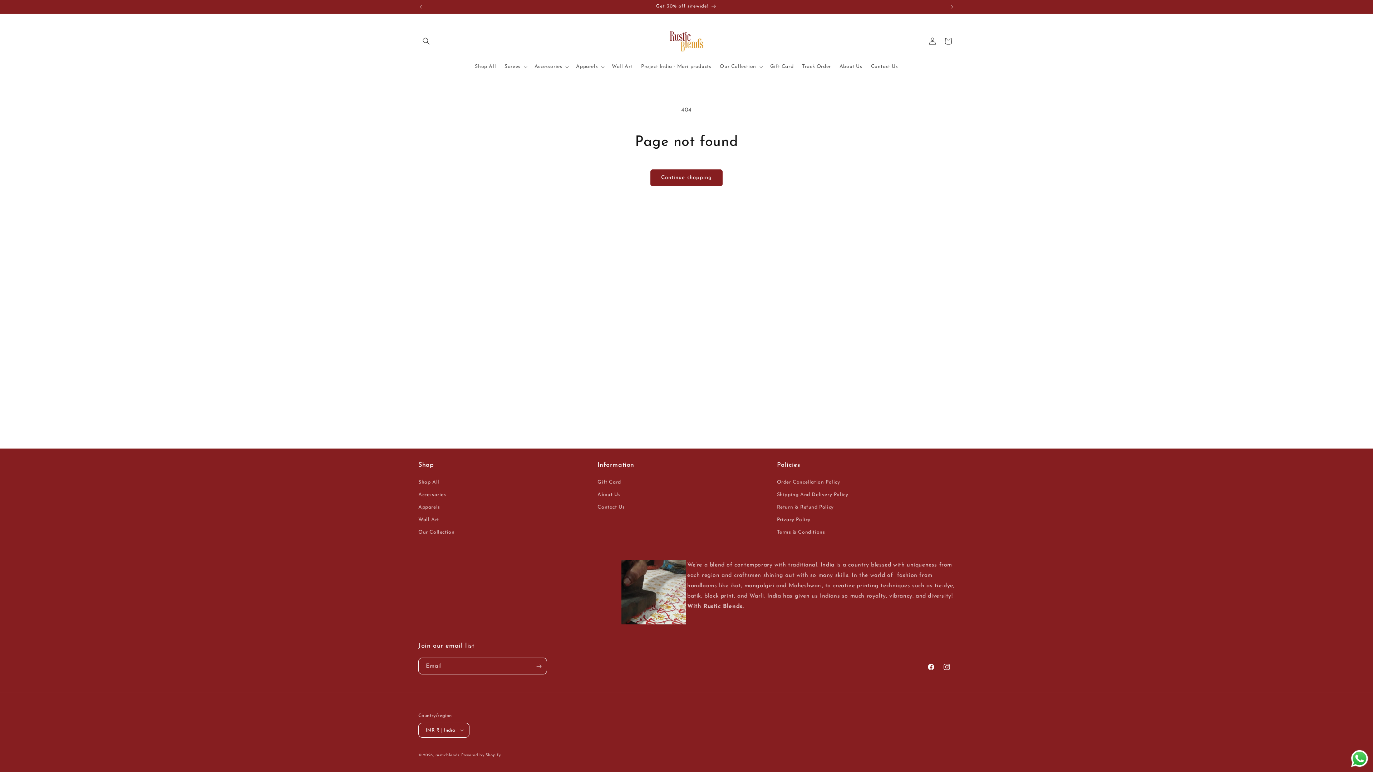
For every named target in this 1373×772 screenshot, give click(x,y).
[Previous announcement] (421, 7)
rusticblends (447, 755)
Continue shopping (686, 177)
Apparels (429, 507)
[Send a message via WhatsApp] (1359, 758)
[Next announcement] (952, 7)
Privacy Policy (794, 520)
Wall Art (428, 520)
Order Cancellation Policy (808, 482)
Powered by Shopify (481, 755)
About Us (608, 495)
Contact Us (611, 507)
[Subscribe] (539, 666)
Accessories (432, 495)
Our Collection (436, 532)
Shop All (428, 482)
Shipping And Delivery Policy (812, 495)
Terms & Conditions (801, 532)
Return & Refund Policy (805, 507)
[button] (426, 41)
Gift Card (609, 482)
